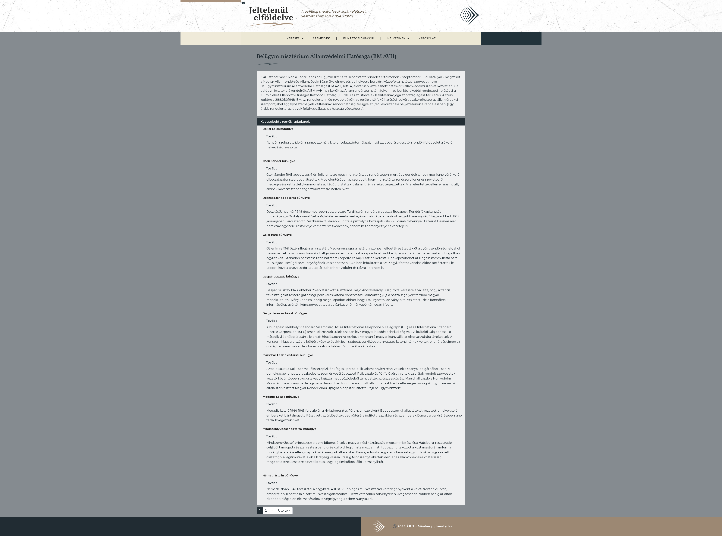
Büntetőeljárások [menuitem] (358, 38)
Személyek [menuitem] (321, 38)
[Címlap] (267, 17)
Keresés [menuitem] (293, 38)
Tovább (272, 136)
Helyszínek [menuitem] (396, 38)
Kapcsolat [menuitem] (427, 38)
